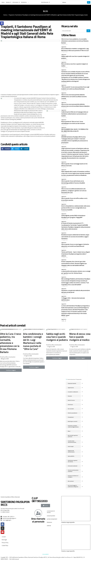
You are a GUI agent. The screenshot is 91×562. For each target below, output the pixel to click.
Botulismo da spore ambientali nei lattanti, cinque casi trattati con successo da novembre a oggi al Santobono (75, 237)
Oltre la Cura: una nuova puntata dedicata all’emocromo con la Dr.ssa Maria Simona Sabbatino (75, 105)
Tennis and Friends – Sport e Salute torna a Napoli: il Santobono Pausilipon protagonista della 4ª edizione (75, 254)
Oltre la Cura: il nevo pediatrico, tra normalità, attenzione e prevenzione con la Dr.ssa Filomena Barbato (74, 41)
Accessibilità (45, 554)
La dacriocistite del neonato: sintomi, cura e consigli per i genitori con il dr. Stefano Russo (75, 272)
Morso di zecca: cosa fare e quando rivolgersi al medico (79, 337)
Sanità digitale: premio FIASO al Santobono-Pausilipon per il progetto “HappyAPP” (73, 216)
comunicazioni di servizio (51, 511)
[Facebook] (2, 524)
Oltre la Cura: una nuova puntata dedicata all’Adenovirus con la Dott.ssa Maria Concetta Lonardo (74, 96)
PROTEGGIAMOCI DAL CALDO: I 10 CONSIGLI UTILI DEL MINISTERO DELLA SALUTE (74, 130)
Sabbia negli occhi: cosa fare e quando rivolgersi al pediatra (57, 337)
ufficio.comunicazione (10, 357)
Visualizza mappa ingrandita (68, 522)
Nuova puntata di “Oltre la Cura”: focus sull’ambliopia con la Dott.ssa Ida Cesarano (73, 122)
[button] (2, 23)
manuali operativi (51, 516)
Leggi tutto (63, 47)
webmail (49, 525)
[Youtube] (2, 532)
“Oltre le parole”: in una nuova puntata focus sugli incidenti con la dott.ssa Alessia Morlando (75, 88)
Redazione (49, 522)
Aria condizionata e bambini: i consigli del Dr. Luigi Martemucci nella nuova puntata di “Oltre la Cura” (75, 49)
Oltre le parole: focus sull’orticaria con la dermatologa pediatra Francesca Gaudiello (73, 182)
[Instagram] (2, 528)
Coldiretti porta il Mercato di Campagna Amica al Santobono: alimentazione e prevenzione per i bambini (74, 114)
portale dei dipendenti (52, 519)
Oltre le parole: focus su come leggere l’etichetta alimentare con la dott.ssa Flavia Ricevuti (75, 245)
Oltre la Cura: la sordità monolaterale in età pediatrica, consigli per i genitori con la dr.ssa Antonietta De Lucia (73, 191)
